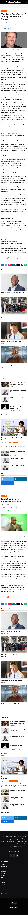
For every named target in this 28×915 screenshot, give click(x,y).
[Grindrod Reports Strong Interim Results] (14, 282)
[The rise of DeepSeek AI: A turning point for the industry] (14, 40)
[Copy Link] (14, 25)
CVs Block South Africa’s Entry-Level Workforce (18, 466)
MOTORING (3, 882)
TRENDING (3, 864)
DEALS (2, 877)
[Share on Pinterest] (11, 25)
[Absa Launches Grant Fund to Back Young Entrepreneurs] (5, 384)
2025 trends (6, 135)
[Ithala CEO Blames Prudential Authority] (14, 522)
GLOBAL (3, 873)
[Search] (26, 2)
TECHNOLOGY (4, 884)
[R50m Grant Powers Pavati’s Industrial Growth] (14, 305)
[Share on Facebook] (7, 25)
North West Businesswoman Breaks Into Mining (17, 452)
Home (2, 6)
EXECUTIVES (4, 866)
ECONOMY (3, 880)
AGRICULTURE (4, 875)
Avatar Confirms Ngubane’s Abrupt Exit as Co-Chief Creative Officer (17, 406)
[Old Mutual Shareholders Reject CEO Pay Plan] (5, 392)
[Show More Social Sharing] (16, 25)
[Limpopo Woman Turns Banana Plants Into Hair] (14, 427)
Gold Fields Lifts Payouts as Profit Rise (12, 341)
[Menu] (2, 2)
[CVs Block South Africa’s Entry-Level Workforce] (5, 467)
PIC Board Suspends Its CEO (17, 397)
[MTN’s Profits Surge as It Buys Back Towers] (14, 354)
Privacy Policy (14, 907)
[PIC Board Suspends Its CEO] (5, 399)
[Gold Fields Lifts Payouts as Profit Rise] (14, 330)
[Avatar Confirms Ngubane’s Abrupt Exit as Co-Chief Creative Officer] (5, 406)
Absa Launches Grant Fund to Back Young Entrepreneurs (17, 383)
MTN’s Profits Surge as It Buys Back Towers (13, 365)
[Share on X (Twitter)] (9, 25)
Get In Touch (4, 893)
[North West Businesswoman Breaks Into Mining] (5, 453)
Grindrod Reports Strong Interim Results (12, 292)
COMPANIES (4, 495)
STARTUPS (3, 871)
